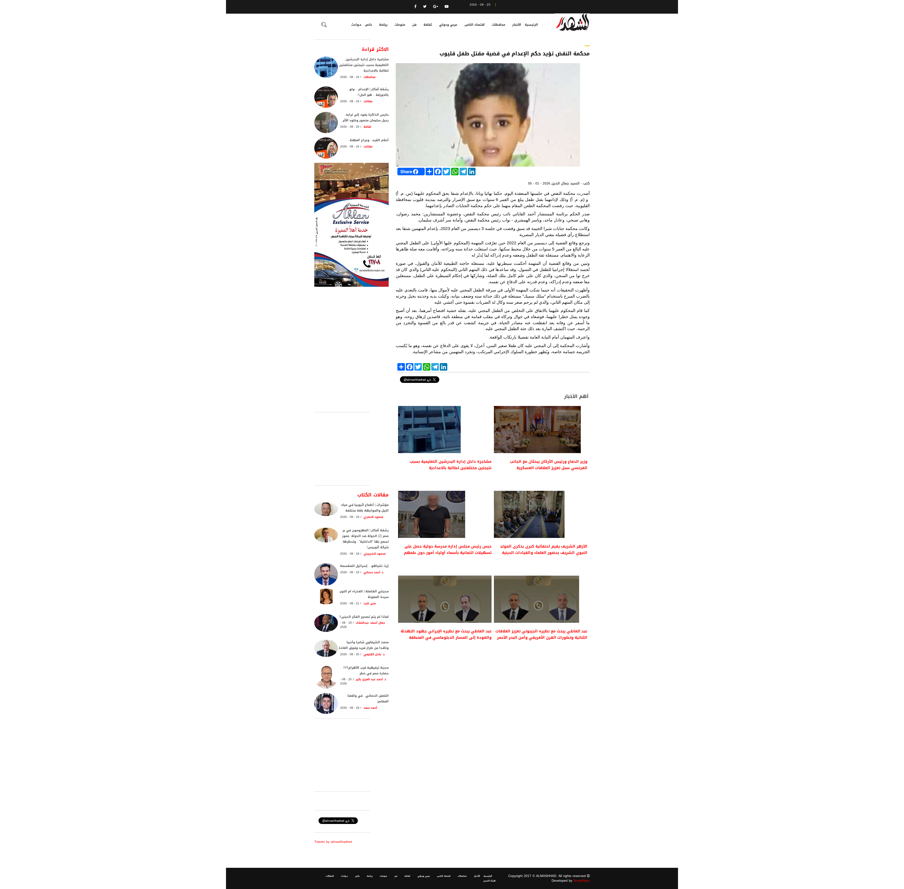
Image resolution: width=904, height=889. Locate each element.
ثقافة (428, 25)
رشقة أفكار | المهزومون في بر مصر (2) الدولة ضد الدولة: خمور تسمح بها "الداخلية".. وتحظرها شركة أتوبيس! (365, 538)
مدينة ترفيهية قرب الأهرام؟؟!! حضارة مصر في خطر (366, 670)
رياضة (383, 25)
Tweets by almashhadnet (333, 842)
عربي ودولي (448, 25)
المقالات (330, 876)
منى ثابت (369, 603)
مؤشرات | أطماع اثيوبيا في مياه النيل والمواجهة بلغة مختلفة (365, 507)
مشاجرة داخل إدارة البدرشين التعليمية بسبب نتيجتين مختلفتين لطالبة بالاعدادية (451, 464)
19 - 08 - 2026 (349, 517)
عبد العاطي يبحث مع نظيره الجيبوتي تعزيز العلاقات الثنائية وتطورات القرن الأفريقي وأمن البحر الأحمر (541, 634)
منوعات (400, 25)
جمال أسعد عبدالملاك (370, 622)
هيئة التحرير (489, 881)
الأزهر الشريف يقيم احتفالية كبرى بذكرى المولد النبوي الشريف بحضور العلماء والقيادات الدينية (543, 549)
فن (414, 25)
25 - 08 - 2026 (349, 126)
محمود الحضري (373, 517)
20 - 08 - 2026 (349, 654)
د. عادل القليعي (374, 654)
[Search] (324, 25)
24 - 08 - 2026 (349, 77)
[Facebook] (415, 6)
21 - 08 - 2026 (349, 603)
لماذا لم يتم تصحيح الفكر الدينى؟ (364, 617)
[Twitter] (425, 6)
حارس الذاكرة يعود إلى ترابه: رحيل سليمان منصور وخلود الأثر (366, 117)
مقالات (368, 101)
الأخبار (516, 25)
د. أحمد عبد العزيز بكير (371, 679)
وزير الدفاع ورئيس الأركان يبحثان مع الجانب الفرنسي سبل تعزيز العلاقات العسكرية (548, 464)
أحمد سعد (370, 707)
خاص (368, 25)
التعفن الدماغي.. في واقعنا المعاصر (368, 698)
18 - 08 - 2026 (349, 553)
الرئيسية (531, 25)
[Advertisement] (493, 691)
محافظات (498, 25)
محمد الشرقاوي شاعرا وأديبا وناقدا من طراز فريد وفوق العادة (364, 645)
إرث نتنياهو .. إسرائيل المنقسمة (364, 566)
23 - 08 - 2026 (349, 572)
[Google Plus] (435, 6)
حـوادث (356, 25)
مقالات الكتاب (373, 494)
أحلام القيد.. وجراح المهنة (369, 140)
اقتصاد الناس (474, 25)
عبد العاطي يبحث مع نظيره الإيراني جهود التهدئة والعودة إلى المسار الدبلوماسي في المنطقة (446, 634)
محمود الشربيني (374, 553)
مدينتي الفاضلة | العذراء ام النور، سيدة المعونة (364, 594)
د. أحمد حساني (373, 572)
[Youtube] (446, 6)
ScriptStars (581, 880)
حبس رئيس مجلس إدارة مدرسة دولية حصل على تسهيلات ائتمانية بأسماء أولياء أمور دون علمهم (448, 549)
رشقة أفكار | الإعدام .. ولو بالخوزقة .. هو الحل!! (369, 92)
